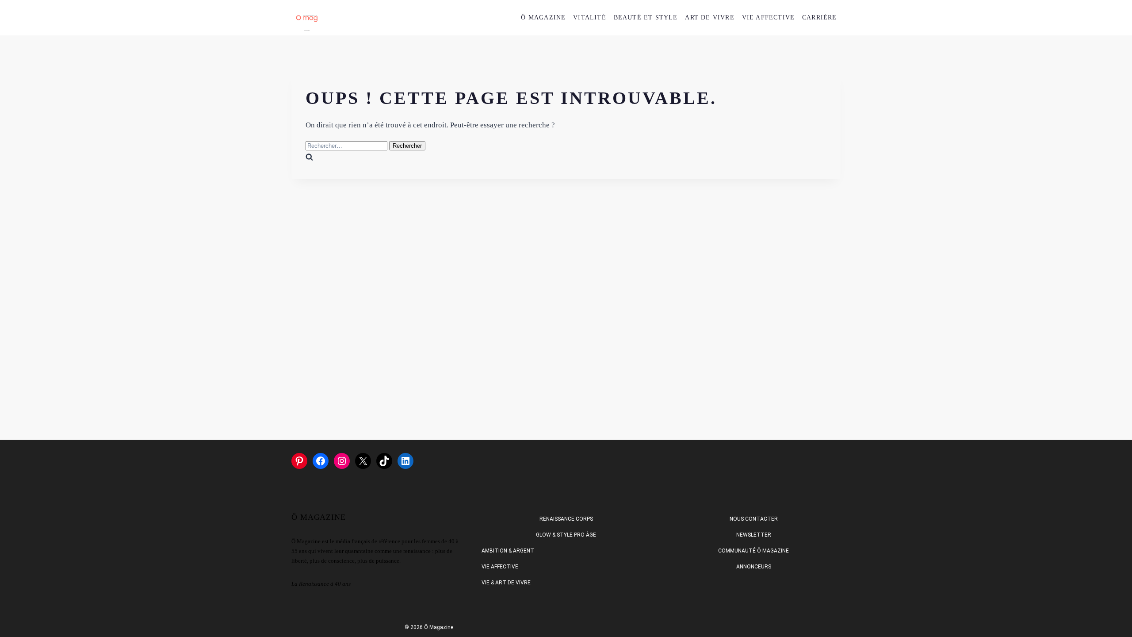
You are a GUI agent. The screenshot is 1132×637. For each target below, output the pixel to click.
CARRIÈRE (819, 17)
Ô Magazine (543, 17)
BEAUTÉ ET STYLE (646, 17)
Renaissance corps (566, 519)
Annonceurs (753, 567)
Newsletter (753, 535)
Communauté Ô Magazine (753, 551)
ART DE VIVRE (709, 17)
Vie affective (500, 567)
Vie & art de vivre (506, 582)
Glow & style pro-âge (566, 535)
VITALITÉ (589, 17)
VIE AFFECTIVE (768, 17)
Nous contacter (754, 519)
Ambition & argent (508, 551)
